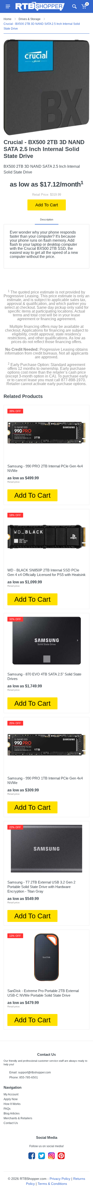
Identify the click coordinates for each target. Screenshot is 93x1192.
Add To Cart (46, 205)
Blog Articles (12, 1113)
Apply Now (11, 1099)
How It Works (12, 1104)
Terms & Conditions (52, 1184)
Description (46, 219)
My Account (11, 1094)
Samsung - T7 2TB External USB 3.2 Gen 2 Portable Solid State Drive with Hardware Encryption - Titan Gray (41, 886)
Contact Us (11, 1123)
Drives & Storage (30, 19)
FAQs (7, 1108)
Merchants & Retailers (18, 1118)
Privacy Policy (60, 1179)
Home (7, 19)
